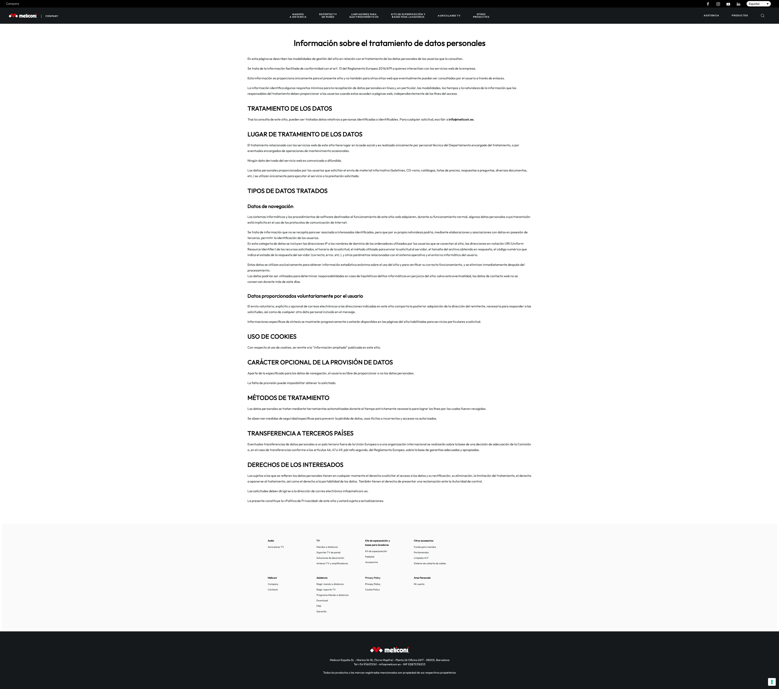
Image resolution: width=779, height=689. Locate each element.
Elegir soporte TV (326, 589)
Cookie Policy (372, 589)
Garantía (321, 611)
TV (318, 540)
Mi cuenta (419, 584)
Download (322, 600)
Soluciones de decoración (330, 557)
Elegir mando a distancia (330, 584)
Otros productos (481, 15)
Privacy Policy (372, 584)
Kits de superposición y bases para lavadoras (408, 15)
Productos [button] (740, 15)
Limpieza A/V (421, 557)
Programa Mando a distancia (332, 594)
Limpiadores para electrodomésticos (364, 15)
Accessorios (371, 562)
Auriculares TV (449, 15)
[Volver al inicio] (23, 16)
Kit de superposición (376, 551)
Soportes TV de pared (328, 15)
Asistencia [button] (711, 15)
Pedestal (369, 556)
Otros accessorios (423, 540)
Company (12, 3)
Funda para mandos (425, 546)
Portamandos (421, 552)
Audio (271, 540)
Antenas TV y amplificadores (332, 563)
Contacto (273, 589)
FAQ (318, 605)
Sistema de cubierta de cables (430, 563)
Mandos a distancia (298, 15)
